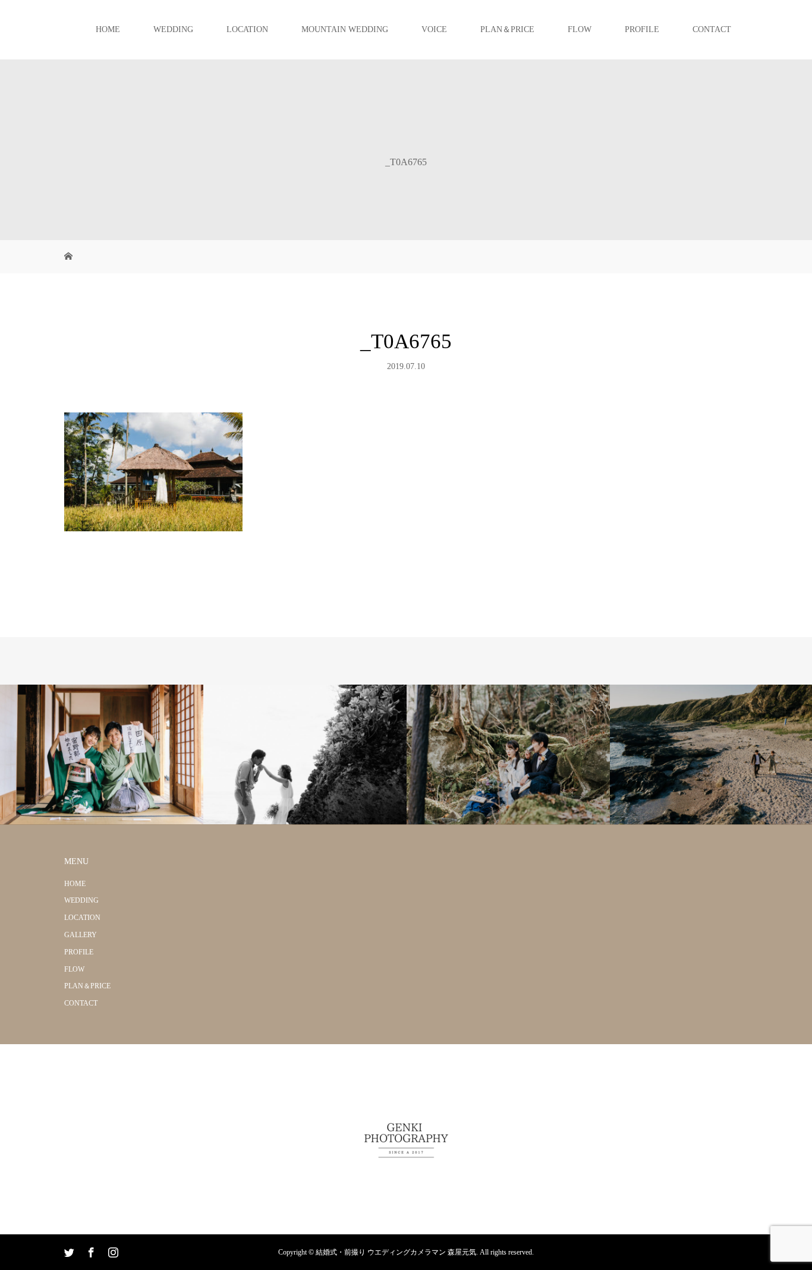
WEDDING (173, 29)
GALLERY (80, 935)
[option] (101, 755)
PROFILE (642, 29)
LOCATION (247, 29)
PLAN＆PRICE (507, 29)
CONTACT (712, 29)
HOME (108, 29)
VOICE (434, 29)
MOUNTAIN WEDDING (344, 29)
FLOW (579, 29)
